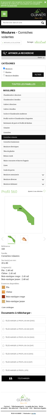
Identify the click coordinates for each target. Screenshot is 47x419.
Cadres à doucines (10, 104)
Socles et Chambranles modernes (15, 114)
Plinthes (8, 72)
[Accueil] (38, 13)
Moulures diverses (10, 179)
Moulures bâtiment (10, 184)
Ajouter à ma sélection (35, 191)
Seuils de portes (9, 170)
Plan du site (24, 408)
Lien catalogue (8, 307)
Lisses (6, 165)
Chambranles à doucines (12, 95)
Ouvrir (40, 57)
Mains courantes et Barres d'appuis (16, 161)
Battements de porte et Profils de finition (18, 123)
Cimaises (7, 128)
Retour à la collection (12, 42)
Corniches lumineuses (11, 142)
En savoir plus (12, 5)
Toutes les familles (23, 84)
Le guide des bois (31, 406)
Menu (4, 14)
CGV (30, 408)
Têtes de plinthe (9, 151)
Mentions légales (40, 408)
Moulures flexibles (12, 76)
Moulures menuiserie (11, 175)
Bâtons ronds (8, 156)
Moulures (9, 69)
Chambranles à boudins (12, 100)
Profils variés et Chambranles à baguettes (18, 118)
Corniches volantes (10, 137)
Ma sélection (13, 408)
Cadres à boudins (10, 109)
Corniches (7, 132)
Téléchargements (17, 406)
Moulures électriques (11, 147)
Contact (7, 406)
